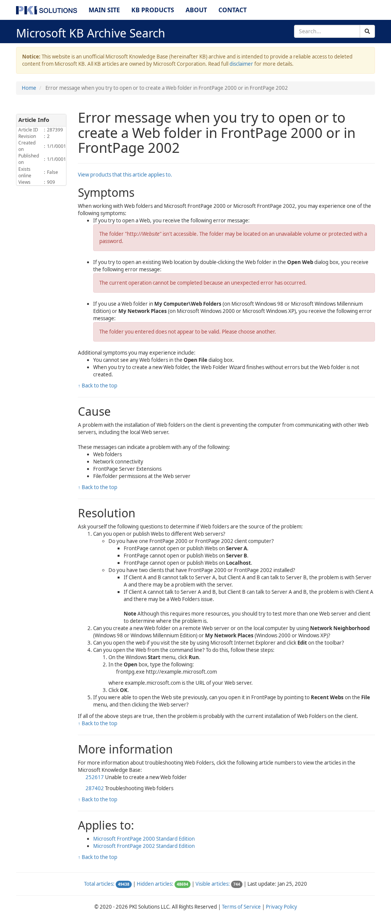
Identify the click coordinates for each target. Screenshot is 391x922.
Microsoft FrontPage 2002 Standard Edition (144, 846)
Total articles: (99, 883)
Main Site (104, 10)
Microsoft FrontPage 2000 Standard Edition (144, 838)
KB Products (152, 10)
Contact (232, 10)
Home (29, 87)
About (196, 10)
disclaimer (241, 63)
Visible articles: (213, 883)
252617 (95, 777)
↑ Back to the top (97, 385)
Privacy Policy (281, 906)
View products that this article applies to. (125, 174)
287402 (95, 788)
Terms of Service (241, 906)
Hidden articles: (155, 883)
